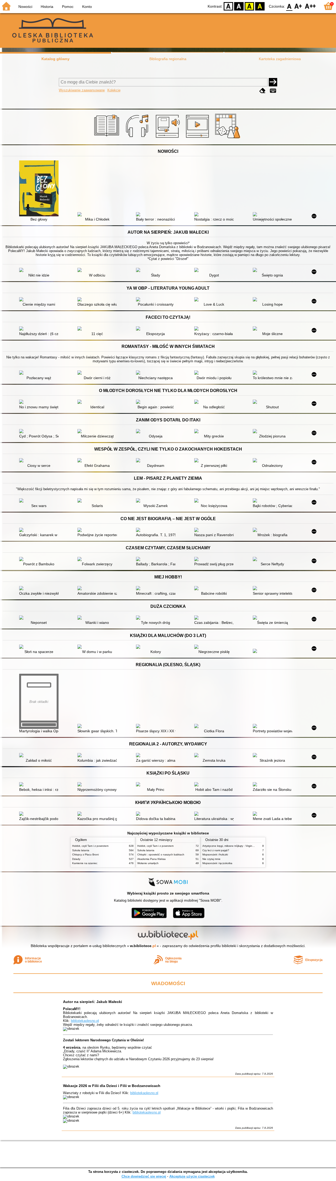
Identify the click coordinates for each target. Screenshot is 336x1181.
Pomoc (68, 6)
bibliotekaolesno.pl (85, 1021)
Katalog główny (55, 59)
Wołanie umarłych (148, 863)
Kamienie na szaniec (84, 863)
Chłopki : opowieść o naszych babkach (160, 854)
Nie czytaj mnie (211, 859)
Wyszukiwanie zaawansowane (82, 90)
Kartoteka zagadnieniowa (280, 59)
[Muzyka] (138, 138)
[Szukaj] (273, 82)
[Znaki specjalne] (273, 90)
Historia (47, 6)
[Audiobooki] (168, 138)
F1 (298, 6)
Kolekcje (113, 90)
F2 (310, 6)
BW (238, 6)
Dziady (76, 859)
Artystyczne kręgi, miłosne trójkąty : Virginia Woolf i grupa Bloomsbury (244, 845)
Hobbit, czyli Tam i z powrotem (90, 845)
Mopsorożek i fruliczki (215, 854)
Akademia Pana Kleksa (151, 859)
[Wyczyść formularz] (262, 90)
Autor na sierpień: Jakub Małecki (92, 1002)
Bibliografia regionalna (167, 59)
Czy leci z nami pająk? (215, 850)
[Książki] (107, 138)
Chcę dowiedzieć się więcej (144, 1176)
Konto (87, 6)
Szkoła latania (80, 850)
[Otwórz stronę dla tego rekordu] (40, 188)
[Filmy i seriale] (198, 138)
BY (260, 6)
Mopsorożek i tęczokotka (217, 863)
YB (249, 6)
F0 (289, 6)
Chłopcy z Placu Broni (85, 854)
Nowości (25, 6)
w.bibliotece (143, 946)
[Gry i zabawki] (228, 138)
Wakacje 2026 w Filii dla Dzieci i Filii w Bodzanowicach (111, 1086)
